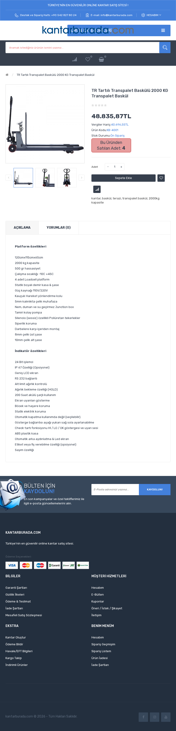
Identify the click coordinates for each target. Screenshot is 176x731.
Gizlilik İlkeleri (15, 594)
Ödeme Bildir (14, 644)
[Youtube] (165, 717)
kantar (96, 198)
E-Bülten (97, 594)
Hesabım (153, 15)
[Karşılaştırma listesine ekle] (97, 189)
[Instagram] (154, 717)
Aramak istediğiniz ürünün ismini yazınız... (164, 47)
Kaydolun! (154, 489)
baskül (106, 198)
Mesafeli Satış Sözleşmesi (24, 615)
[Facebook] (143, 717)
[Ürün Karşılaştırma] (74, 59)
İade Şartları (14, 608)
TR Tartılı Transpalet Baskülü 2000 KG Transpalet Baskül (55, 75)
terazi (117, 198)
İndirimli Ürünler (17, 665)
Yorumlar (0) (59, 228)
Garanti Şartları (16, 587)
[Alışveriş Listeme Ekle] (161, 178)
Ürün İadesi (99, 658)
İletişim (96, 615)
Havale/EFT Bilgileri (19, 651)
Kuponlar (97, 601)
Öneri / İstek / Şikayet (106, 608)
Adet (94, 166)
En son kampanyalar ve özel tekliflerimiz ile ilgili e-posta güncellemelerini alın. (54, 501)
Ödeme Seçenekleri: (19, 556)
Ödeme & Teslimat (18, 601)
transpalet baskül (134, 198)
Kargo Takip (14, 658)
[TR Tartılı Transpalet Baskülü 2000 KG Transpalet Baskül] (23, 177)
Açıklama (22, 228)
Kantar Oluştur (16, 637)
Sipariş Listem (101, 651)
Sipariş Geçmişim (103, 644)
